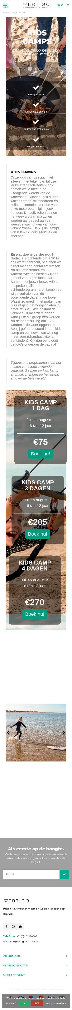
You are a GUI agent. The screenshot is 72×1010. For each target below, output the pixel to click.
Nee (37, 1003)
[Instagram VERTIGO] (13, 926)
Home (6, 12)
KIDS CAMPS (19, 12)
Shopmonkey (57, 989)
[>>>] (64, 874)
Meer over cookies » (56, 1003)
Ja (23, 1003)
